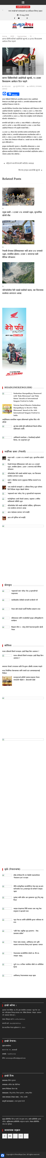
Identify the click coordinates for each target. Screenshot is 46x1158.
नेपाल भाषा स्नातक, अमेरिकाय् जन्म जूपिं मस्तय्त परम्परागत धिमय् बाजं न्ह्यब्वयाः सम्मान (28, 943)
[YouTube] (19, 18)
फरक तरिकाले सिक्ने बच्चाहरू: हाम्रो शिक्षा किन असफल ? (20, 651)
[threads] (31, 18)
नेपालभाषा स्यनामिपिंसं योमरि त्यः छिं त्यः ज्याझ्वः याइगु (26, 955)
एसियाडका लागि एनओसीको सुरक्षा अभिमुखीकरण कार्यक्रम (27, 619)
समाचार (4, 89)
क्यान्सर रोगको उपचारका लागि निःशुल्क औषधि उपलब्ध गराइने (22, 666)
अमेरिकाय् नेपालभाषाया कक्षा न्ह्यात (24, 975)
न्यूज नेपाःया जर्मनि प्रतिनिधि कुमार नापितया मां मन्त (28, 921)
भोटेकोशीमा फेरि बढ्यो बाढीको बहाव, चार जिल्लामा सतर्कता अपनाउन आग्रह (22, 291)
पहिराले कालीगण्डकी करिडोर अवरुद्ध (20, 163)
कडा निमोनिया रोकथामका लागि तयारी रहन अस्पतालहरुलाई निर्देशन (21, 672)
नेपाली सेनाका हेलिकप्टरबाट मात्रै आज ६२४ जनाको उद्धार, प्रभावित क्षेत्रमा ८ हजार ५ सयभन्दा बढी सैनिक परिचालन (22, 254)
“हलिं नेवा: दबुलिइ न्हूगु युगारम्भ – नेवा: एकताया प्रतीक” (26, 932)
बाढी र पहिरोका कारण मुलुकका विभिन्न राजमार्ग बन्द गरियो (24, 481)
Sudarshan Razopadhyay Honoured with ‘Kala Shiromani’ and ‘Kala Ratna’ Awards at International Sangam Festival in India (27, 397)
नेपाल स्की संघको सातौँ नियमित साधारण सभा (25, 609)
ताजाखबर (39, 86)
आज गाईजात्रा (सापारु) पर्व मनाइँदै (18, 512)
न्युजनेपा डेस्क (19, 86)
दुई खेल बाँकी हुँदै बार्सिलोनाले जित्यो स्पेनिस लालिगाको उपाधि (27, 428)
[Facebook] (14, 18)
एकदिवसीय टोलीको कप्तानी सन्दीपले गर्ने (24, 600)
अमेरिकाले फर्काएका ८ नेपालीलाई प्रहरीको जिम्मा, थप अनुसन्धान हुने (26, 439)
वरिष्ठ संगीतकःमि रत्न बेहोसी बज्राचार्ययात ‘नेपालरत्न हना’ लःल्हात (26, 876)
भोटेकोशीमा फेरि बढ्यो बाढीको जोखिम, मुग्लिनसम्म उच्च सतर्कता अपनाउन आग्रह (24, 507)
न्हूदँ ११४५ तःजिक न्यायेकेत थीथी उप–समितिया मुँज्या (28, 966)
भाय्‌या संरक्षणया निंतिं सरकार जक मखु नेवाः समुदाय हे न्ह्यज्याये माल (27, 910)
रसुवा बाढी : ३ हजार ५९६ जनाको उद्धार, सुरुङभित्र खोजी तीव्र (22, 214)
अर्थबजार (32, 86)
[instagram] (27, 18)
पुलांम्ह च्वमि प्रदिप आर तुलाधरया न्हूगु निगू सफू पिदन (28, 899)
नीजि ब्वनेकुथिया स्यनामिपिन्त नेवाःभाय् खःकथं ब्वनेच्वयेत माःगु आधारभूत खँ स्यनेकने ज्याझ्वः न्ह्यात (28, 889)
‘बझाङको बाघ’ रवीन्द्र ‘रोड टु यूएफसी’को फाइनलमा (24, 493)
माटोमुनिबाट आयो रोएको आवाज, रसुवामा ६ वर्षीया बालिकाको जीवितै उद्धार (24, 500)
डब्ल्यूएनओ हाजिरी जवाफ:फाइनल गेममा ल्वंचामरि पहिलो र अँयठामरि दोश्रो (26, 679)
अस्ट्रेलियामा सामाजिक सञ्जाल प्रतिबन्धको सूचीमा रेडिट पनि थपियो (21, 421)
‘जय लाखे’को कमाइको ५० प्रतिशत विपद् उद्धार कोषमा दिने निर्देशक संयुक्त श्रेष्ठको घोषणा (25, 488)
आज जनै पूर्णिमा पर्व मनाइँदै (16, 517)
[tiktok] (23, 18)
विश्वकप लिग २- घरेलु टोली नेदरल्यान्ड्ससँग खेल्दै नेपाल (27, 628)
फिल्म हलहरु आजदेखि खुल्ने (29, 170)
